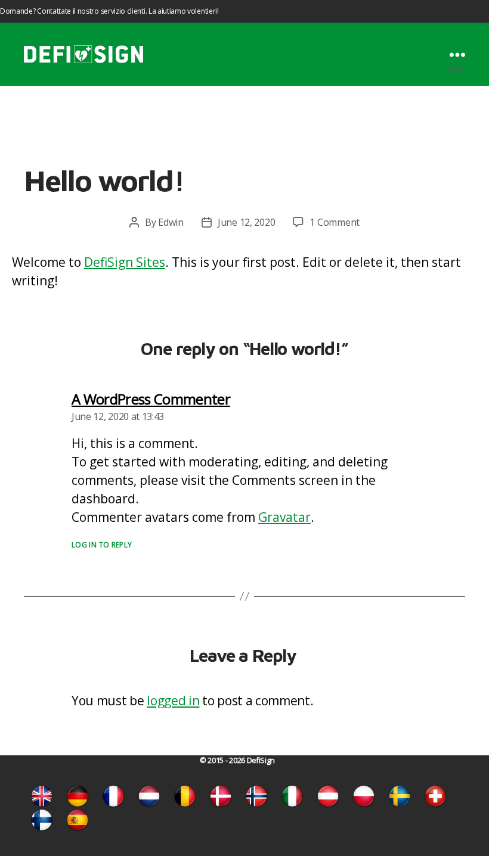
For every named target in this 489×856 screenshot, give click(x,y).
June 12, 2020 (247, 222)
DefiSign (261, 760)
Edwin (171, 222)
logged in (173, 700)
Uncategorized (244, 139)
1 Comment (335, 222)
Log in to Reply (102, 545)
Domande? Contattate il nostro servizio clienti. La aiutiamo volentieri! (109, 11)
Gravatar (284, 517)
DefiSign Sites (124, 262)
